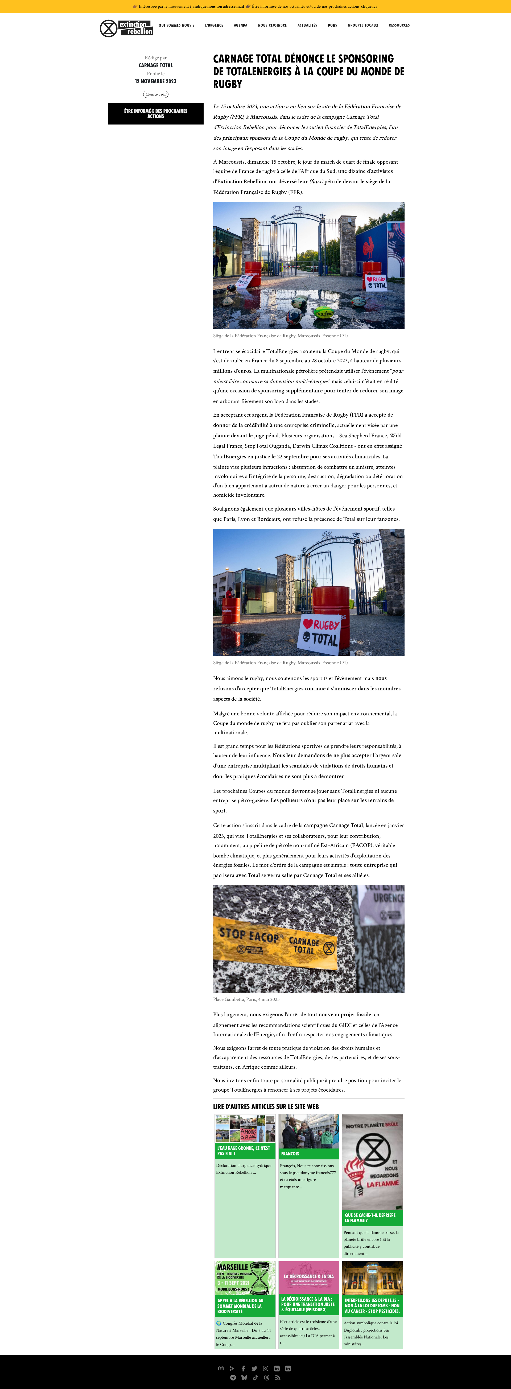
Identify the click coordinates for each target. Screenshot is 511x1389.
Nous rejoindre (272, 25)
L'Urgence (214, 25)
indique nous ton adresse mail (218, 7)
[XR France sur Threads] (267, 1377)
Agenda (241, 25)
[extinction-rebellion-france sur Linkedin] (277, 1368)
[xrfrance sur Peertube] (232, 1368)
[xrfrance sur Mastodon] (221, 1368)
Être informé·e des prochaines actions (155, 113)
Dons (332, 25)
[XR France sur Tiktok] (255, 1377)
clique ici (369, 7)
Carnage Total (156, 94)
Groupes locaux (363, 25)
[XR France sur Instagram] (233, 1377)
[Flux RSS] (278, 1377)
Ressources (399, 25)
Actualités (307, 25)
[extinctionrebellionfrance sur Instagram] (266, 1368)
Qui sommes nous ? (177, 25)
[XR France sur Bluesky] (244, 1377)
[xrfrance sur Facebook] (243, 1368)
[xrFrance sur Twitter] (254, 1368)
